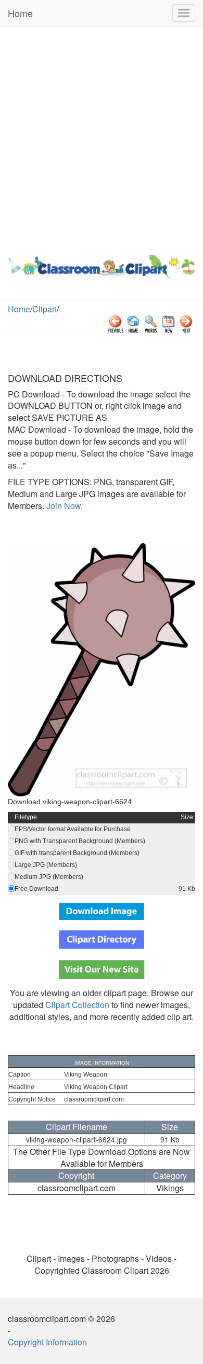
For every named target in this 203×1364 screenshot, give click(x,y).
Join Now (62, 506)
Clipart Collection (77, 1005)
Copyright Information (47, 1342)
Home (20, 13)
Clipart (44, 309)
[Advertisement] (101, 138)
